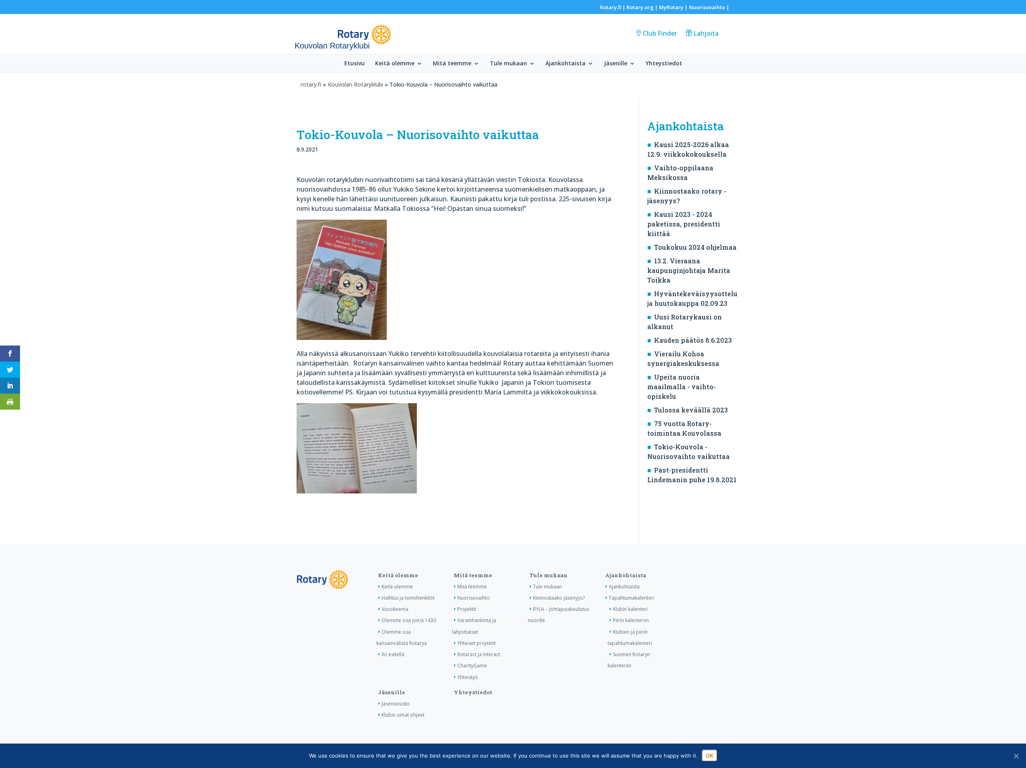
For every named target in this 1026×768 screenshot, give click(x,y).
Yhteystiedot (664, 64)
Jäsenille (615, 64)
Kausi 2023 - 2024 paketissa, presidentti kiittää (683, 224)
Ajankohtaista (565, 64)
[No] (1016, 756)
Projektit (466, 609)
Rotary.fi (610, 7)
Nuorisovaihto (707, 7)
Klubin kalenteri (630, 609)
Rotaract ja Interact (478, 654)
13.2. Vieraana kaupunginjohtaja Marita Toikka (688, 270)
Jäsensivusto (396, 703)
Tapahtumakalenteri (631, 597)
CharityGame (472, 665)
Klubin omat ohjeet (403, 714)
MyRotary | (674, 7)
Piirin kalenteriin (631, 620)
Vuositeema (395, 609)
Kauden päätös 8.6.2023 (693, 340)
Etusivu (354, 64)
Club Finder (660, 33)
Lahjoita (706, 33)
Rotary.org (640, 7)
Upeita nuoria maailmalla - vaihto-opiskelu (681, 386)
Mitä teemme (452, 64)
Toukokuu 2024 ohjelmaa (695, 247)
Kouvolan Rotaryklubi (355, 84)
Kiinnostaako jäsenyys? (559, 597)
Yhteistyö (467, 677)
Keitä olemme (394, 64)
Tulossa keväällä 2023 (691, 410)
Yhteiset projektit (476, 643)
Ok (709, 755)
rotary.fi (311, 84)
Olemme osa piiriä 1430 (409, 620)
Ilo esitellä (393, 654)
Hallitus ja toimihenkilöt (408, 597)
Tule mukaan (508, 64)
